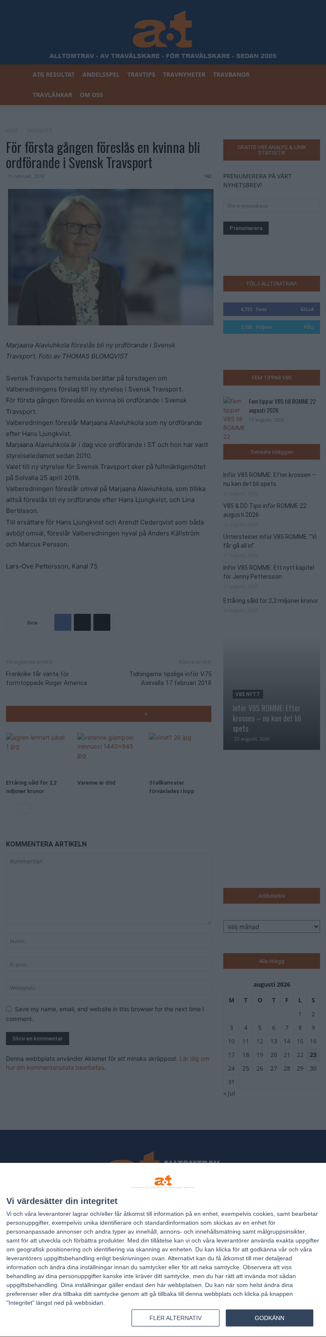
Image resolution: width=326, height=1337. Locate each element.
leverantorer (54, 1214)
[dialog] (163, 1250)
